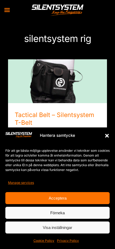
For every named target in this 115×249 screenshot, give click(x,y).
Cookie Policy (43, 241)
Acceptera (58, 198)
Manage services (21, 183)
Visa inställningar (57, 227)
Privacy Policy (68, 241)
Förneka (57, 213)
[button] (107, 135)
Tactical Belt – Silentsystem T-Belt (57, 76)
